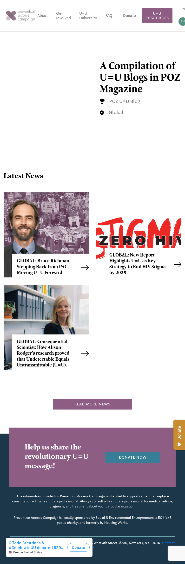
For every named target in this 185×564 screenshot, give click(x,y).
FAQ (109, 15)
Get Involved (63, 15)
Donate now (133, 457)
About (42, 15)
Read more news (92, 404)
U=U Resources (157, 15)
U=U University (88, 15)
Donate (129, 15)
